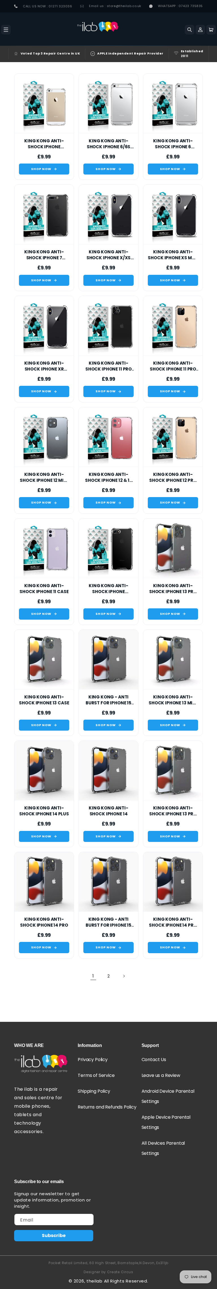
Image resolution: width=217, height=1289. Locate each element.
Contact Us (154, 1059)
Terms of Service (96, 1075)
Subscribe (54, 1235)
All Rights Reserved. (126, 1281)
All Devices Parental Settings (163, 1148)
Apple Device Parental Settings (166, 1122)
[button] (6, 29)
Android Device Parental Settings (168, 1096)
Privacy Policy (93, 1059)
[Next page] (124, 976)
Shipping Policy (94, 1091)
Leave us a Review (161, 1075)
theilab (94, 1281)
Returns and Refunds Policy (107, 1107)
